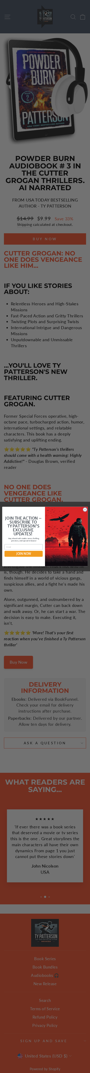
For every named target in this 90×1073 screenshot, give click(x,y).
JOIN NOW (23, 554)
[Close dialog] (85, 509)
